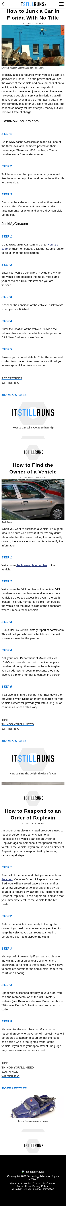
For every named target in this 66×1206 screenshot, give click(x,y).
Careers (51, 1183)
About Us (14, 1183)
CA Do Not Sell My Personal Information (32, 1189)
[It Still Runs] (33, 4)
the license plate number (31, 565)
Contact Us (39, 1183)
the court (7, 879)
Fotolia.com (39, 68)
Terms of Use (24, 1186)
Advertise (26, 1183)
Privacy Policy (40, 1186)
